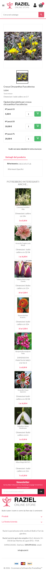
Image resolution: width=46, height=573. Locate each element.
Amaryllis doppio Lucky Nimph (23, 244)
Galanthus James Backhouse (23, 427)
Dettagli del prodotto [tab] (15, 157)
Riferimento (12, 163)
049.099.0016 (30, 545)
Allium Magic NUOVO (23, 462)
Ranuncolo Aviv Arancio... (23, 316)
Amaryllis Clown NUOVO (23, 391)
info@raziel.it (23, 550)
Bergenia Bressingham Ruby (23, 352)
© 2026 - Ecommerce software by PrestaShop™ (23, 568)
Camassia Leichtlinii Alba (23, 208)
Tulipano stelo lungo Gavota (23, 280)
